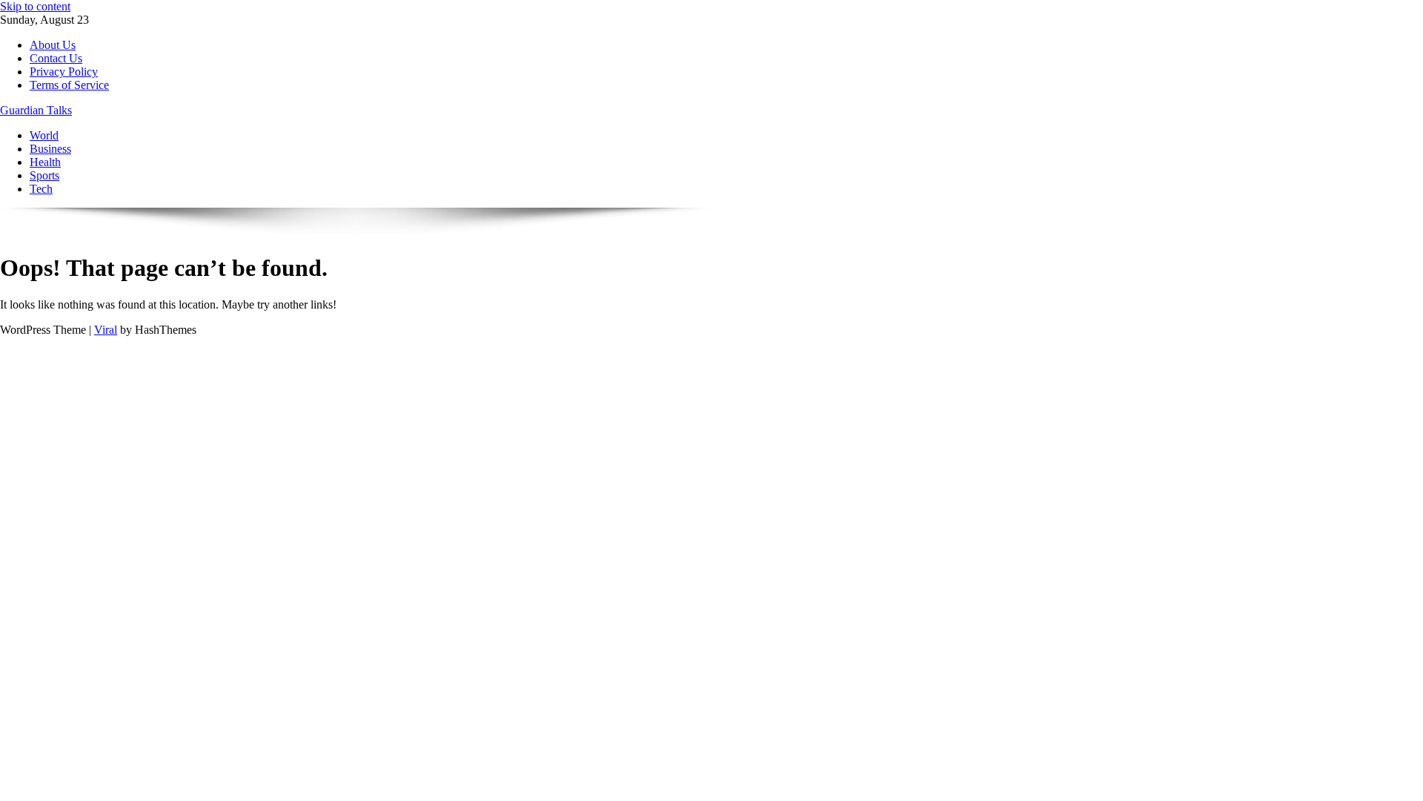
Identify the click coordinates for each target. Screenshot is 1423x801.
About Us (53, 45)
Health (45, 162)
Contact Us (56, 58)
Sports (44, 175)
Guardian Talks (36, 110)
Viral (105, 329)
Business (50, 148)
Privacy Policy (64, 71)
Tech (41, 188)
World (44, 135)
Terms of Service (69, 85)
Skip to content (35, 6)
